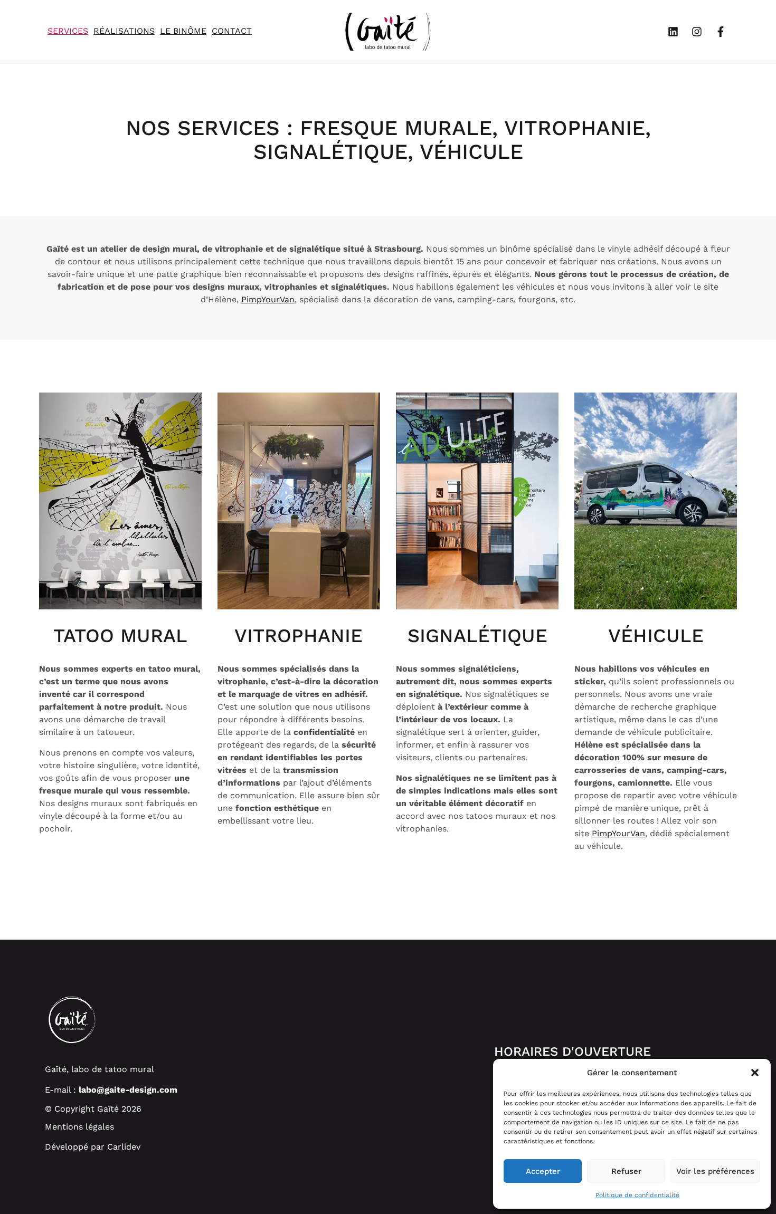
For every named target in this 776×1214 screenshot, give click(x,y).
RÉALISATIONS (124, 31)
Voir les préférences (715, 1171)
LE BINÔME (183, 31)
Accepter (543, 1171)
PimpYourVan (268, 299)
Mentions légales (79, 1127)
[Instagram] (696, 31)
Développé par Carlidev (92, 1147)
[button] (755, 1072)
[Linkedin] (673, 31)
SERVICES (68, 31)
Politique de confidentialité (637, 1195)
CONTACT (232, 31)
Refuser (626, 1171)
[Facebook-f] (720, 31)
